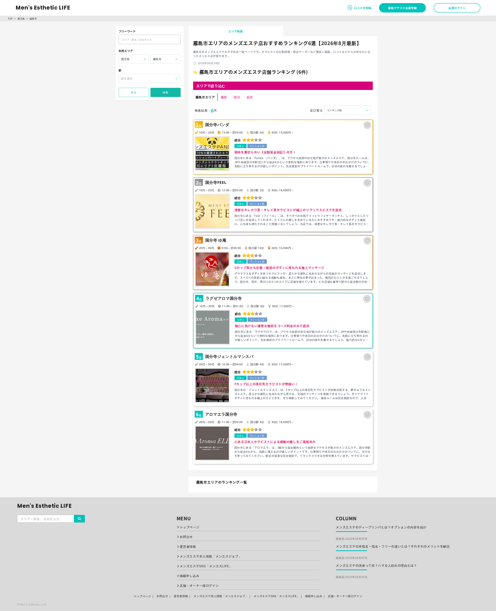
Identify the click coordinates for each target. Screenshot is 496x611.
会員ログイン (457, 8)
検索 (165, 92)
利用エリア (126, 51)
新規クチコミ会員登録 (402, 8)
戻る (133, 92)
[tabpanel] (283, 264)
